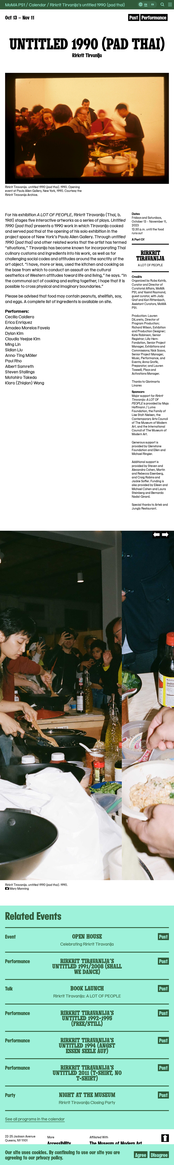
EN (145, 4)
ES (152, 4)
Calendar (37, 4)
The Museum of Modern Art (116, 1143)
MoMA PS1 (15, 4)
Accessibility (59, 1143)
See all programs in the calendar (35, 1119)
